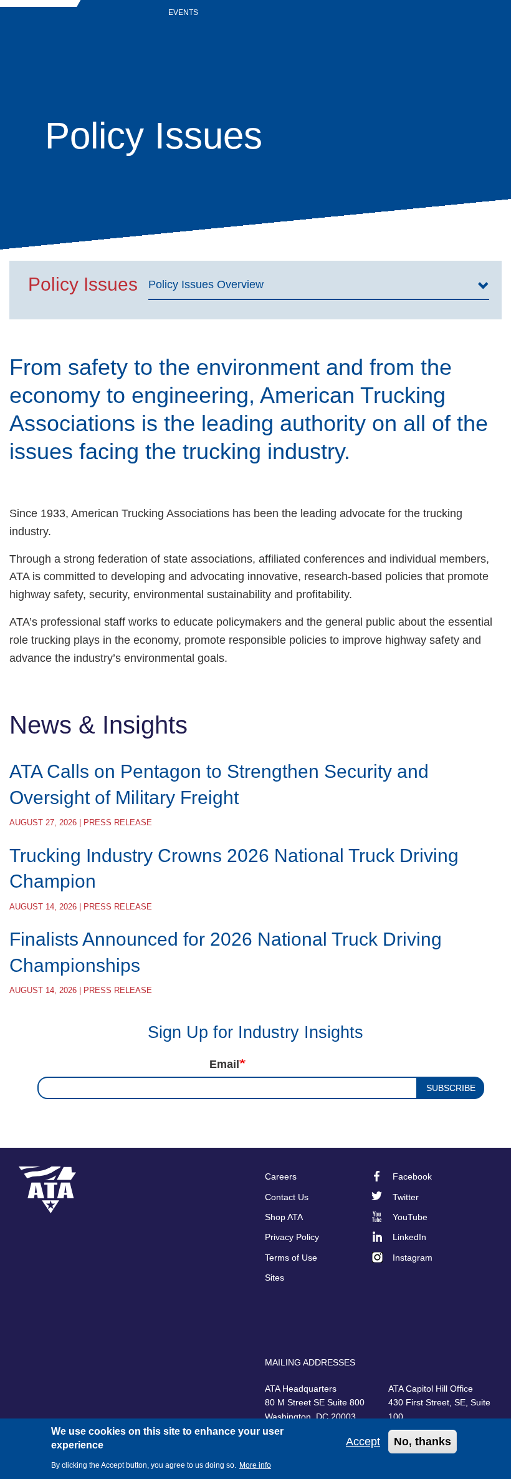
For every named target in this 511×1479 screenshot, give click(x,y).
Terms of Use (291, 1258)
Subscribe (450, 1088)
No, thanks (422, 1441)
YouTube (410, 1217)
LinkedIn (409, 1237)
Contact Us (286, 1197)
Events (183, 12)
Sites (274, 1278)
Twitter (406, 1197)
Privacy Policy (292, 1237)
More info (255, 1465)
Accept (363, 1441)
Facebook (412, 1176)
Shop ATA (284, 1217)
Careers (281, 1176)
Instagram (412, 1258)
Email (224, 1064)
